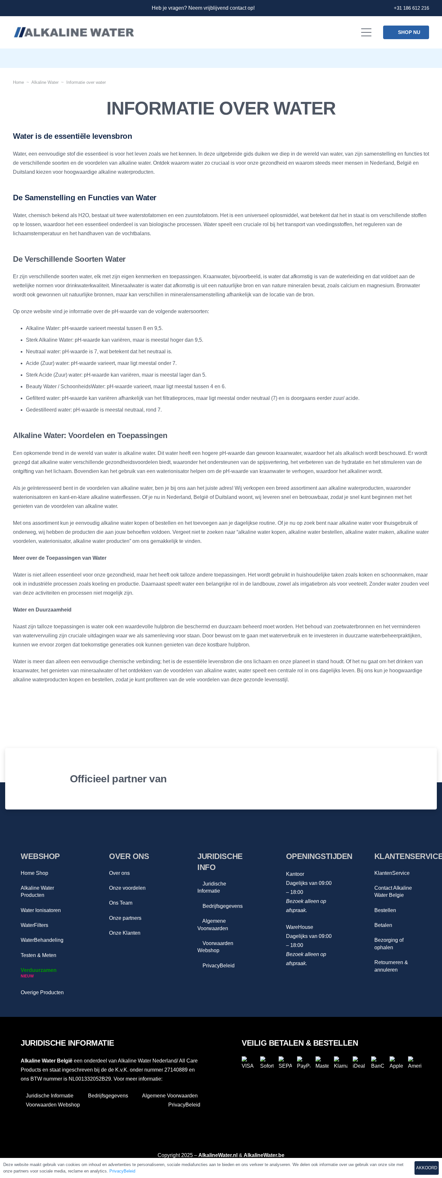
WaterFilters (34, 925)
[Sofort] (266, 1063)
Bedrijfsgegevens (222, 906)
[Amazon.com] (375, 778)
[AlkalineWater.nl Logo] (73, 32)
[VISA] (248, 1063)
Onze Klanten (124, 933)
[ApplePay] (396, 1063)
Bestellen (385, 910)
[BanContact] (377, 1063)
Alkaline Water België (46, 1060)
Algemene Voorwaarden (169, 1095)
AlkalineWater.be (264, 1155)
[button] (366, 32)
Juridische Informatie (49, 1095)
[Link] (15, 8)
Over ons (119, 873)
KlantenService (392, 873)
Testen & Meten (38, 955)
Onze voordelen (127, 888)
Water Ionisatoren (41, 910)
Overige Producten (42, 992)
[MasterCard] (322, 1063)
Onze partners (125, 918)
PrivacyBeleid (218, 965)
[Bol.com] (272, 778)
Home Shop (34, 873)
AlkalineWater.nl (218, 1155)
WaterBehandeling (42, 940)
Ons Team (120, 903)
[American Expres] (414, 1063)
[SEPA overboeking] (285, 1063)
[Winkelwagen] (420, 58)
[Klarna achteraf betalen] (340, 1063)
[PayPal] (303, 1063)
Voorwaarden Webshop (52, 1104)
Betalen (383, 925)
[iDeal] (359, 1063)
